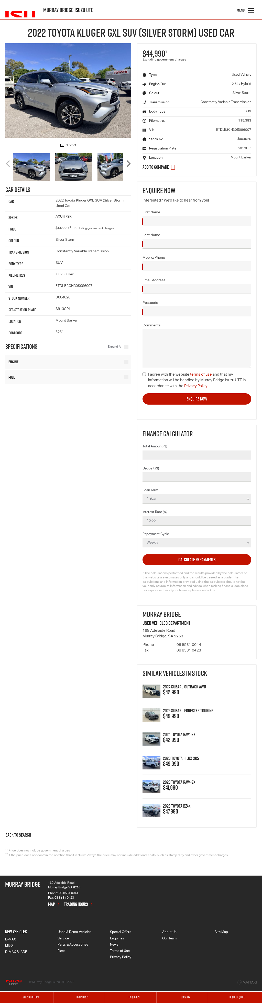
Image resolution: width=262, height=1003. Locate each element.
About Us (169, 932)
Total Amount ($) (155, 446)
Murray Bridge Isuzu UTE (68, 10)
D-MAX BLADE (16, 952)
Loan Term (150, 490)
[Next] (128, 163)
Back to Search (18, 835)
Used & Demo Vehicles (74, 932)
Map (51, 904)
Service (63, 938)
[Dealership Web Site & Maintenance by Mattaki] (247, 982)
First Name (151, 212)
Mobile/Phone (154, 258)
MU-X (9, 946)
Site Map (221, 932)
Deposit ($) (151, 468)
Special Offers (120, 932)
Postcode (150, 303)
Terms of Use (120, 951)
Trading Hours (76, 904)
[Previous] (8, 163)
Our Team (169, 938)
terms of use (201, 375)
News (114, 945)
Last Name (151, 235)
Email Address (154, 280)
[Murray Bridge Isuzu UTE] (20, 10)
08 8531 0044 (189, 645)
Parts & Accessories (73, 945)
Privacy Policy (196, 386)
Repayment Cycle (156, 534)
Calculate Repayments (197, 559)
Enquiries (117, 938)
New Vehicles (16, 931)
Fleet (61, 951)
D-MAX (10, 939)
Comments (151, 325)
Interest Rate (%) (155, 512)
